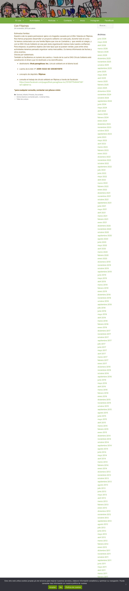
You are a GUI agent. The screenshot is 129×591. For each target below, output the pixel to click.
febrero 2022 (103, 186)
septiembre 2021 (104, 203)
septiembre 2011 (104, 560)
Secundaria (39, 95)
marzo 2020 (103, 252)
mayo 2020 (102, 245)
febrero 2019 (103, 288)
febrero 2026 (103, 52)
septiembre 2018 (105, 304)
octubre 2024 (103, 98)
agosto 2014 (103, 449)
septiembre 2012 (104, 521)
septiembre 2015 (105, 409)
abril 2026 (102, 45)
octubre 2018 (103, 301)
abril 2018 (102, 317)
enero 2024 (102, 121)
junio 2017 (102, 347)
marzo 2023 (103, 147)
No (61, 587)
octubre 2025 (103, 65)
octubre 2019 (103, 268)
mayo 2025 (102, 75)
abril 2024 (102, 111)
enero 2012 (102, 547)
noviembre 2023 (104, 127)
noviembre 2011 (104, 554)
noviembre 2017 (104, 334)
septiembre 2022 (105, 167)
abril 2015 (102, 422)
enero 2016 (102, 396)
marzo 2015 (102, 426)
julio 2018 (101, 308)
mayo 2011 (102, 567)
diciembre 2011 (104, 550)
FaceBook (109, 20)
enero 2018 (102, 327)
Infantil (25, 95)
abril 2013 (102, 498)
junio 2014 (102, 452)
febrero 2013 (103, 504)
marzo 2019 (102, 285)
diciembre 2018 (104, 294)
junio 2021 (102, 206)
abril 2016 (102, 386)
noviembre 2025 (104, 62)
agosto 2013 (103, 485)
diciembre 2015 (104, 399)
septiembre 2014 (105, 445)
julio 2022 (101, 170)
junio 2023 (102, 137)
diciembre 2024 (104, 91)
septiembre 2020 (105, 235)
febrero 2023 (103, 150)
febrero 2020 (103, 255)
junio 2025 (102, 71)
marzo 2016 (102, 390)
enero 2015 (102, 432)
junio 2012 (102, 531)
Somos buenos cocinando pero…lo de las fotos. (33, 97)
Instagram (94, 20)
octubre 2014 (103, 442)
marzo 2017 (102, 357)
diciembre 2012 (104, 511)
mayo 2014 (102, 455)
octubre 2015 (103, 406)
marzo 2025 (103, 81)
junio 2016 (102, 380)
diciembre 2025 (104, 58)
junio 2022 (102, 173)
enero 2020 (102, 258)
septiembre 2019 (105, 272)
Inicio (82, 20)
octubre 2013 (103, 478)
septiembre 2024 (105, 101)
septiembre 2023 (105, 134)
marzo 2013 (102, 501)
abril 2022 (102, 180)
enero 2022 (102, 190)
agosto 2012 (103, 524)
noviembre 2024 (104, 94)
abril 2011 (102, 570)
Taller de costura (22, 99)
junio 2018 (102, 311)
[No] (126, 584)
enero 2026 (102, 55)
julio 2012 (101, 527)
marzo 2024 (103, 114)
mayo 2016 (102, 383)
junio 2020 (102, 242)
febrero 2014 (103, 465)
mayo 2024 (102, 107)
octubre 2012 (103, 518)
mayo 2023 (102, 140)
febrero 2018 (103, 324)
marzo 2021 (102, 216)
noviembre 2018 (104, 298)
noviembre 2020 (104, 229)
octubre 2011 (103, 557)
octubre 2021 (103, 199)
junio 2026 (102, 39)
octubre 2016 (103, 373)
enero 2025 (102, 88)
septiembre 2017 (104, 340)
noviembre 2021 (104, 196)
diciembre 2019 (104, 262)
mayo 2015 (102, 419)
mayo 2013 (102, 495)
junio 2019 (102, 275)
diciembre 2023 (104, 124)
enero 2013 (102, 508)
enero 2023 (102, 153)
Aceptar (52, 587)
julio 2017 (101, 344)
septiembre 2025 (105, 68)
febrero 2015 (103, 429)
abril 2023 (102, 144)
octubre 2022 (103, 163)
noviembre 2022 (104, 160)
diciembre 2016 (104, 367)
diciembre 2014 (104, 436)
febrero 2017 (103, 360)
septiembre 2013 (105, 481)
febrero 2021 (103, 219)
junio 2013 (102, 491)
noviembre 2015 (104, 403)
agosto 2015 (103, 413)
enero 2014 (102, 468)
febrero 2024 (103, 117)
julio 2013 (101, 488)
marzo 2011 (102, 573)
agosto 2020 (103, 239)
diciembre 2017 (104, 331)
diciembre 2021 (104, 193)
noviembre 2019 (104, 265)
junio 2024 (102, 104)
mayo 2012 (102, 534)
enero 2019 (102, 291)
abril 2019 (102, 281)
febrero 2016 (103, 393)
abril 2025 (102, 78)
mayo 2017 (102, 350)
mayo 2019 (102, 278)
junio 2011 (102, 563)
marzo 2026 (103, 48)
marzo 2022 (102, 183)
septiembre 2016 (105, 376)
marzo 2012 (102, 541)
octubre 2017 (103, 337)
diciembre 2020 (104, 226)
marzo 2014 (102, 462)
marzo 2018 (102, 321)
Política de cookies (73, 587)
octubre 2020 (103, 232)
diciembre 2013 (104, 472)
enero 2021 (102, 222)
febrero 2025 (103, 85)
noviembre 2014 (104, 439)
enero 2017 (102, 363)
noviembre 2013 (104, 475)
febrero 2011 (103, 577)
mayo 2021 (102, 209)
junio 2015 (102, 416)
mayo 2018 (102, 314)
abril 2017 (102, 354)
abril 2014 (102, 459)
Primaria (31, 95)
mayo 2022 (102, 176)
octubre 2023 (103, 130)
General (19, 95)
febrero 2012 (103, 544)
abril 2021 (102, 212)
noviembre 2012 (104, 514)
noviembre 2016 (104, 370)
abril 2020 (102, 249)
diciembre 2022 (104, 157)
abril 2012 (102, 537)
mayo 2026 (102, 42)
